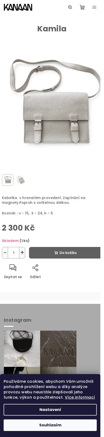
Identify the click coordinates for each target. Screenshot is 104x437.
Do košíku (68, 252)
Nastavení (50, 409)
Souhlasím (50, 425)
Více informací (80, 397)
